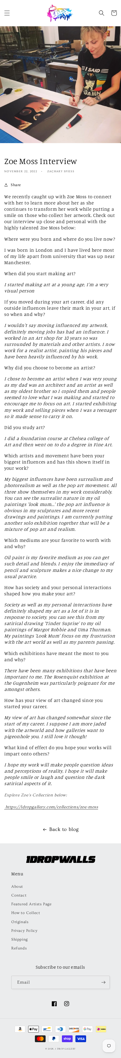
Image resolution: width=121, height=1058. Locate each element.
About (17, 886)
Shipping (19, 939)
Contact (18, 895)
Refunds (19, 948)
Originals (19, 922)
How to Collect (25, 913)
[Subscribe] (103, 982)
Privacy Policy (24, 930)
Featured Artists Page (31, 904)
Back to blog (64, 829)
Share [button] (16, 185)
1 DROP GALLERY (65, 1049)
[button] (7, 13)
